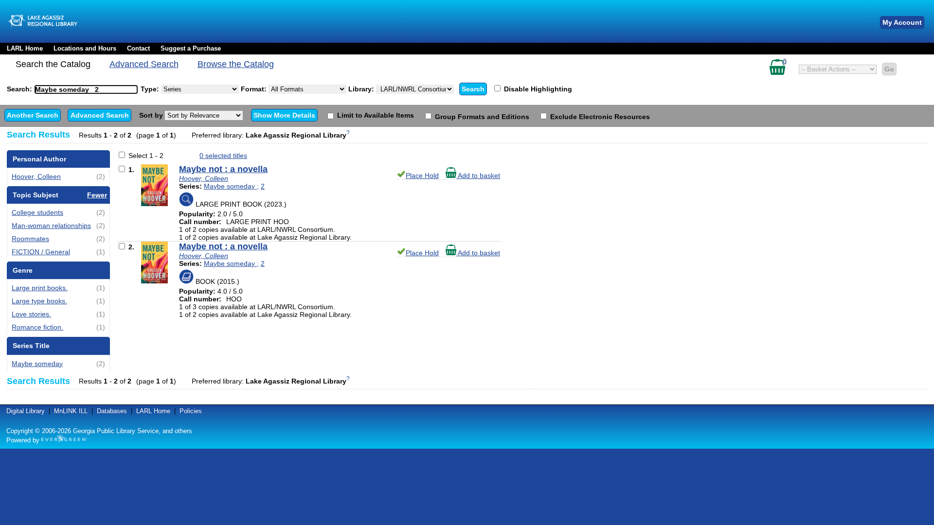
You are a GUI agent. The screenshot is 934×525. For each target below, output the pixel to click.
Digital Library (25, 411)
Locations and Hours (85, 48)
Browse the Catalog (236, 64)
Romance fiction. (37, 327)
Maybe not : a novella (223, 169)
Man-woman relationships (51, 225)
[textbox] (81, 89)
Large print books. (40, 288)
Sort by (152, 115)
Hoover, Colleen (36, 176)
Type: (151, 89)
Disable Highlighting (537, 89)
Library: (362, 89)
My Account (902, 22)
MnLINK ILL (71, 411)
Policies (191, 411)
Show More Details (284, 115)
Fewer (97, 195)
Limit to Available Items (374, 115)
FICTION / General (41, 252)
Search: (20, 89)
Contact (138, 48)
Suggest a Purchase (191, 48)
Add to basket (478, 175)
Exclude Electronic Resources (599, 117)
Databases (112, 411)
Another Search (32, 115)
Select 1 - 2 (145, 155)
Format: (255, 89)
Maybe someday (37, 364)
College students (37, 212)
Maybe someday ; (231, 186)
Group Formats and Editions (481, 117)
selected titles (223, 155)
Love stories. (31, 314)
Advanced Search (144, 64)
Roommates (30, 239)
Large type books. (39, 301)
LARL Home (25, 48)
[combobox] (86, 89)
